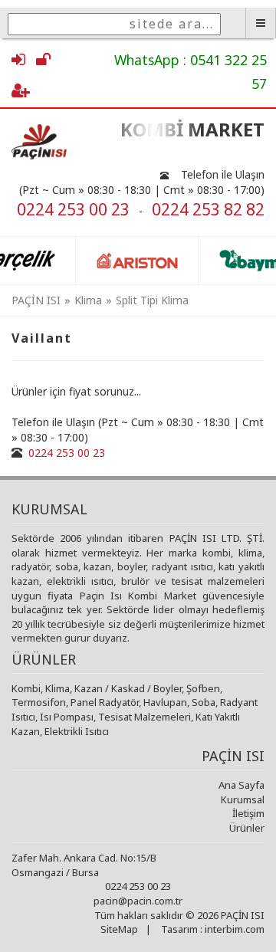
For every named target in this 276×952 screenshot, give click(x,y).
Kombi (26, 688)
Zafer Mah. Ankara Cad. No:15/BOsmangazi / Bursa (84, 865)
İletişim (248, 813)
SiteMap (119, 929)
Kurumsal (242, 799)
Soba (203, 702)
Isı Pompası (67, 717)
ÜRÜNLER (44, 659)
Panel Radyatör (105, 702)
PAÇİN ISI (36, 300)
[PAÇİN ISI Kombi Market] (46, 141)
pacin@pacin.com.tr (138, 901)
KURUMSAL (49, 509)
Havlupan (165, 702)
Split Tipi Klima (152, 300)
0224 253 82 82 (208, 209)
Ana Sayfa (241, 785)
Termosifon (39, 702)
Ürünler (246, 828)
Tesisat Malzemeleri (144, 717)
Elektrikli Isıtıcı (76, 731)
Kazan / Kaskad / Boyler (128, 688)
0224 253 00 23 (73, 209)
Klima (88, 300)
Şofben (203, 688)
